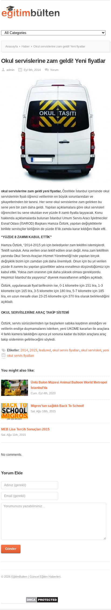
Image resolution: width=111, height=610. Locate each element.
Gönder (10, 549)
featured (45, 350)
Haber (26, 46)
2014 (24, 350)
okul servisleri (91, 350)
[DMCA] (42, 602)
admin (10, 69)
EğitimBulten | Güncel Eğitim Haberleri (35, 576)
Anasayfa (11, 46)
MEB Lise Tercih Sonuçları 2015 (25, 429)
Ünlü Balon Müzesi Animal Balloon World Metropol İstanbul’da (69, 385)
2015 (33, 350)
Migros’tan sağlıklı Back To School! (57, 406)
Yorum (54, 69)
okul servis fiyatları (66, 350)
